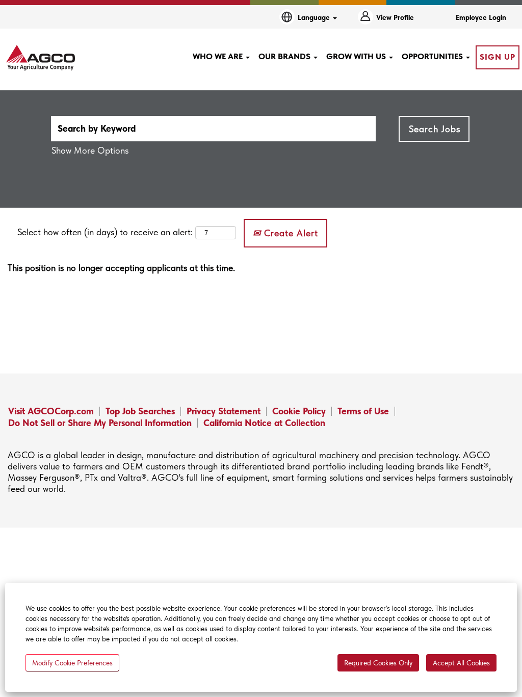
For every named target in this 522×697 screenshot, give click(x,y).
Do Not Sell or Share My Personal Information (100, 422)
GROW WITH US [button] (357, 56)
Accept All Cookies (461, 663)
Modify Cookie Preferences (72, 663)
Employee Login (481, 17)
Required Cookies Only (378, 663)
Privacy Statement (223, 411)
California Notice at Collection (264, 422)
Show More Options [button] (89, 150)
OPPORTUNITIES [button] (433, 56)
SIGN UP (497, 57)
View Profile (395, 17)
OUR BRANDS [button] (285, 56)
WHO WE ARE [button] (219, 56)
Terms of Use (363, 411)
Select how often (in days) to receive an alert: (105, 232)
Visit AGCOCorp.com (51, 411)
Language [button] (315, 17)
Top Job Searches (140, 411)
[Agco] (40, 58)
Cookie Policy (299, 411)
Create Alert (289, 233)
